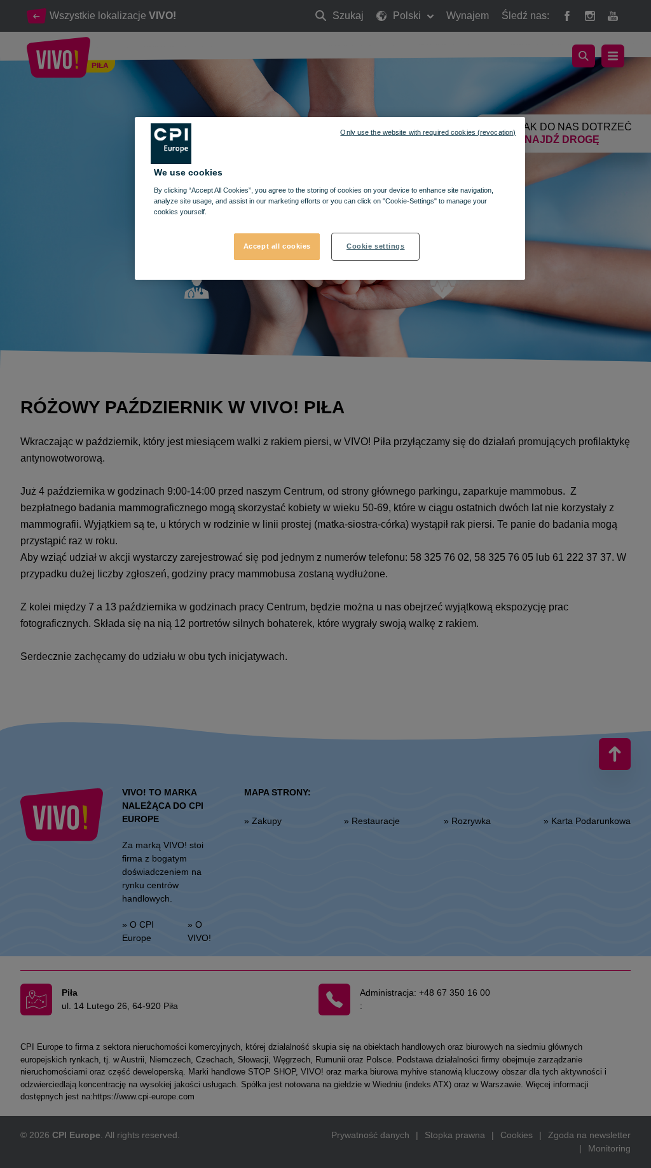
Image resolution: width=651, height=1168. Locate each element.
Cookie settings (375, 246)
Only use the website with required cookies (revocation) (428, 132)
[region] (330, 198)
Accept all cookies (277, 246)
